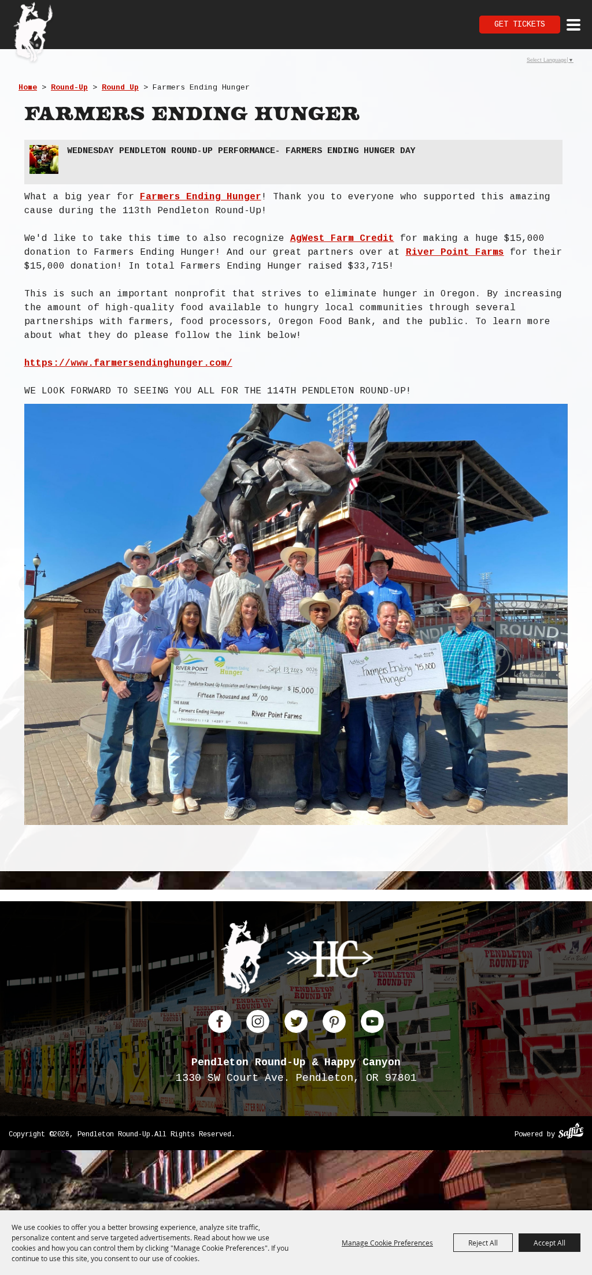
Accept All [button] (549, 1242)
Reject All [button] (483, 1242)
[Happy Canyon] (330, 961)
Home (27, 87)
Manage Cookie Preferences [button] (387, 1242)
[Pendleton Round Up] (33, 33)
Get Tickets (519, 24)
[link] (200, 197)
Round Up (120, 87)
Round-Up (69, 87)
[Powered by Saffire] (570, 1132)
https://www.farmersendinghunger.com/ (128, 363)
